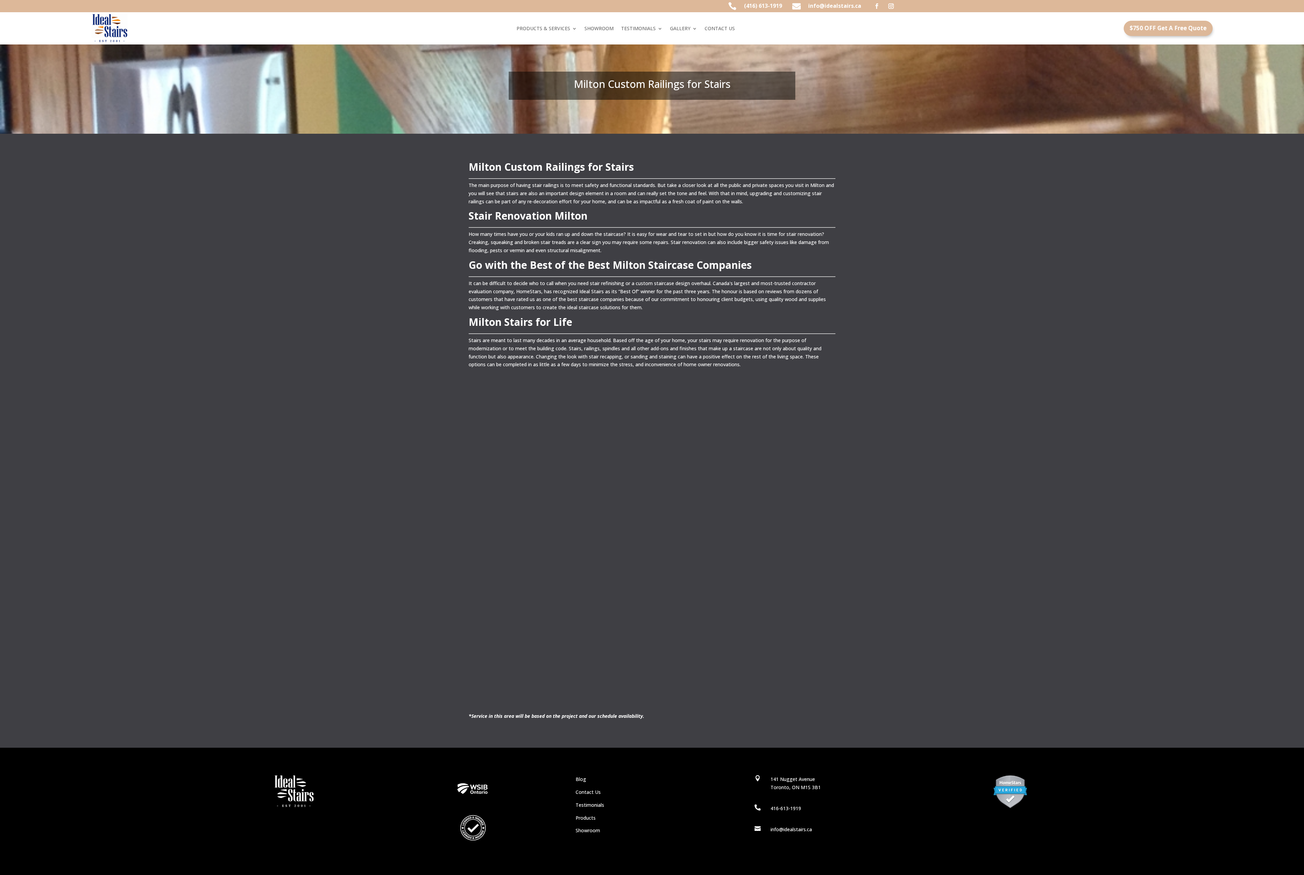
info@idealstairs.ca (834, 6)
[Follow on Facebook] (876, 6)
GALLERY (680, 29)
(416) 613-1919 (763, 6)
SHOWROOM (599, 29)
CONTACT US (720, 29)
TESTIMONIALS (638, 29)
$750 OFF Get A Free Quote (1168, 28)
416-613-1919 (786, 808)
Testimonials (590, 805)
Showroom (588, 830)
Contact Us (588, 792)
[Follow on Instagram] (891, 6)
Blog (581, 779)
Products (586, 818)
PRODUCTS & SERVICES (543, 29)
